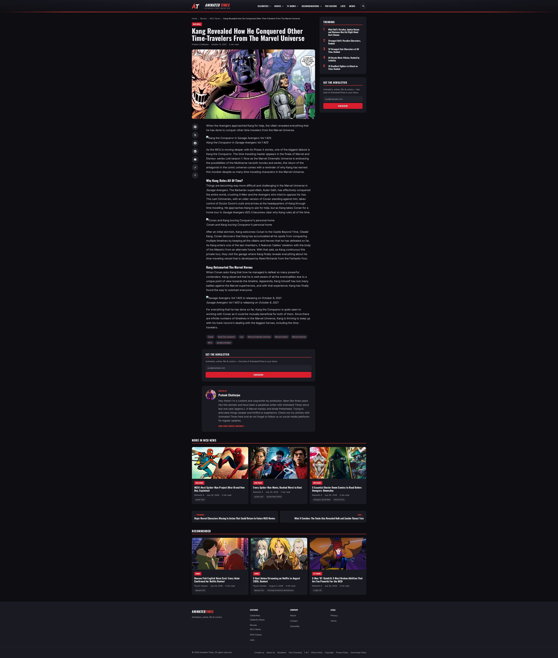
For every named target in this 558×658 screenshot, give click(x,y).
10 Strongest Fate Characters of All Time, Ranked (343, 50)
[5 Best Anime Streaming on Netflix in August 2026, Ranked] (279, 554)
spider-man (200, 500)
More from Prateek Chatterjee (232, 426)
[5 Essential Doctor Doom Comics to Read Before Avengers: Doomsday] (338, 463)
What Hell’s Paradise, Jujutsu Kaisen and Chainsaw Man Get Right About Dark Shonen (343, 32)
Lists (343, 6)
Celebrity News (257, 619)
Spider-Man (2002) (274, 497)
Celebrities (263, 6)
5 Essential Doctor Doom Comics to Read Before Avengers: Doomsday (337, 489)
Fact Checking (295, 652)
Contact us (259, 652)
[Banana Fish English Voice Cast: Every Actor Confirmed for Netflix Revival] (220, 554)
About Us (271, 652)
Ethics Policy (316, 652)
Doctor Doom (339, 500)
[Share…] (195, 175)
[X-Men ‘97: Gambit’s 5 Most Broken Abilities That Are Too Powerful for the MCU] (338, 554)
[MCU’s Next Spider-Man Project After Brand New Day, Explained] (220, 463)
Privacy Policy (342, 652)
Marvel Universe (299, 337)
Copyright (329, 652)
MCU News (215, 18)
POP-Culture (331, 6)
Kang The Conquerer (226, 337)
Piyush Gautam (201, 586)
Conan (210, 337)
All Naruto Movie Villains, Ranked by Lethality (344, 59)
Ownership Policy (358, 652)
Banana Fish (200, 590)
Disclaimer (281, 652)
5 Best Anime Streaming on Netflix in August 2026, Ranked (276, 579)
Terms (333, 621)
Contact (294, 621)
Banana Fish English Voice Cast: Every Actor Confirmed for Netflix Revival (217, 579)
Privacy (334, 615)
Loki (241, 337)
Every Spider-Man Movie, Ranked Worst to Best (277, 487)
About (293, 615)
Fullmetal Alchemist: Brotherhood (280, 590)
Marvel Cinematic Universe (259, 337)
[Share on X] (195, 135)
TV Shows (291, 6)
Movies (277, 6)
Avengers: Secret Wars (321, 500)
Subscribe (258, 374)
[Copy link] (195, 167)
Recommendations (310, 6)
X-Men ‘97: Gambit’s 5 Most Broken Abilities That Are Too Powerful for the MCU (337, 579)
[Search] (363, 6)
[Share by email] (195, 159)
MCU (210, 342)
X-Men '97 (317, 590)
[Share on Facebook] (195, 143)
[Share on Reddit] (195, 151)
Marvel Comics (281, 337)
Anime (198, 573)
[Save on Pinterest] (195, 127)
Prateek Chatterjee (200, 44)
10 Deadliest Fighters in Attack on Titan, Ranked (343, 67)
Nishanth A (199, 495)
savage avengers (224, 342)
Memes (352, 6)
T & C (306, 652)
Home (194, 18)
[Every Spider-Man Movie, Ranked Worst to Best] (279, 463)
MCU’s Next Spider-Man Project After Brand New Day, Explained (219, 489)
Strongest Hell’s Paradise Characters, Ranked (344, 42)
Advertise (294, 626)
